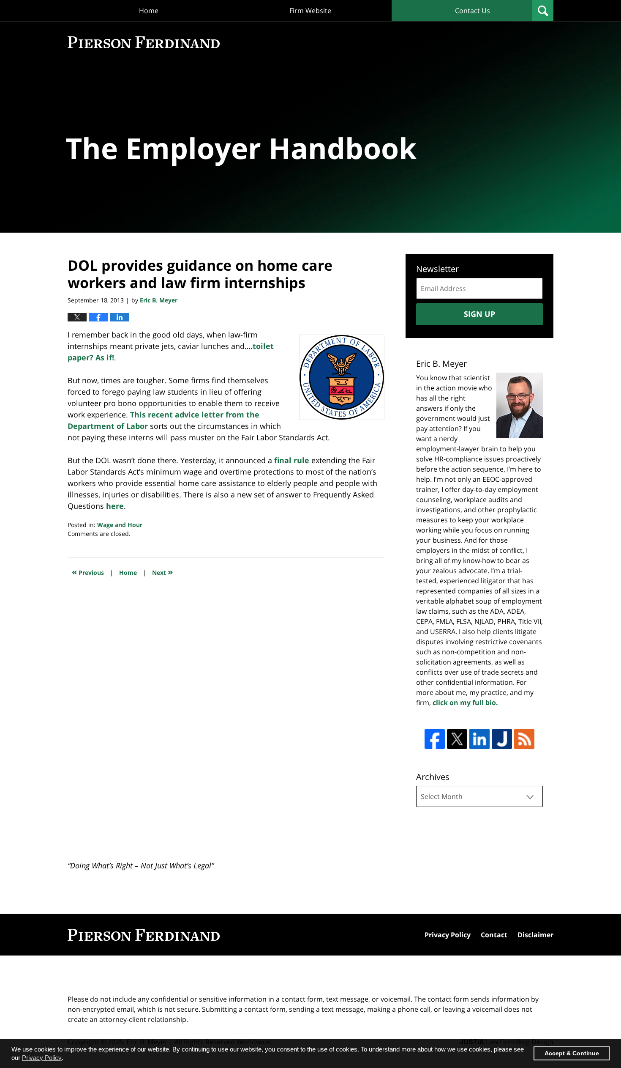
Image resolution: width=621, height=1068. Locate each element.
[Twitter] (457, 739)
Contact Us (472, 10)
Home (148, 10)
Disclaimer (535, 934)
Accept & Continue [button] (572, 1053)
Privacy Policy (448, 934)
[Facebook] (435, 739)
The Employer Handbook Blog (144, 42)
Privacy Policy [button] (42, 1057)
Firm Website (310, 10)
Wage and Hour (119, 525)
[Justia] (502, 739)
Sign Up (479, 314)
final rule (291, 460)
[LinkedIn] (479, 739)
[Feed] (524, 739)
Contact (494, 934)
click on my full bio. (465, 702)
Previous (88, 571)
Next (162, 571)
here (115, 506)
